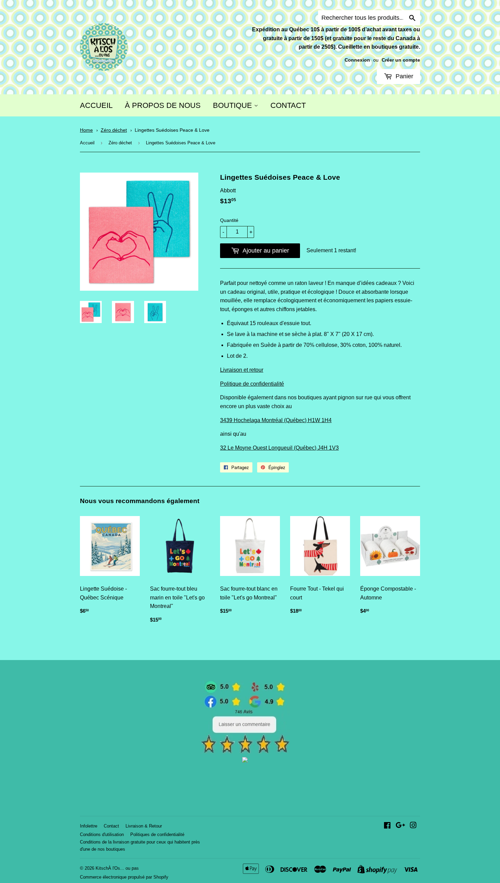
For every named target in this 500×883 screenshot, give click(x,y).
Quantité (229, 220)
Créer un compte (401, 60)
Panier (403, 76)
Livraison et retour (241, 370)
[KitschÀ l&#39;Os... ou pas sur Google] (400, 826)
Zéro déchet (114, 130)
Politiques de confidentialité (157, 834)
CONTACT (288, 105)
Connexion (357, 60)
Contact (111, 826)
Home (86, 130)
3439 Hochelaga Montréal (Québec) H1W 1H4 (276, 420)
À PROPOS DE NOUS (163, 105)
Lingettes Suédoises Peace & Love (172, 130)
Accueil (87, 142)
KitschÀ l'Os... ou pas (117, 868)
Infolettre (88, 826)
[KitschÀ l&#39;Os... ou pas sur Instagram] (413, 826)
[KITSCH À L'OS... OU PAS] (245, 761)
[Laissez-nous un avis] (245, 752)
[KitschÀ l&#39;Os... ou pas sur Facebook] (387, 826)
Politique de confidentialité (252, 384)
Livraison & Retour (144, 826)
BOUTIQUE (233, 105)
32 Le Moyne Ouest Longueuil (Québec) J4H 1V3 (279, 448)
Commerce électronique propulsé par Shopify (124, 877)
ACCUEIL (96, 105)
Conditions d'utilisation (102, 834)
